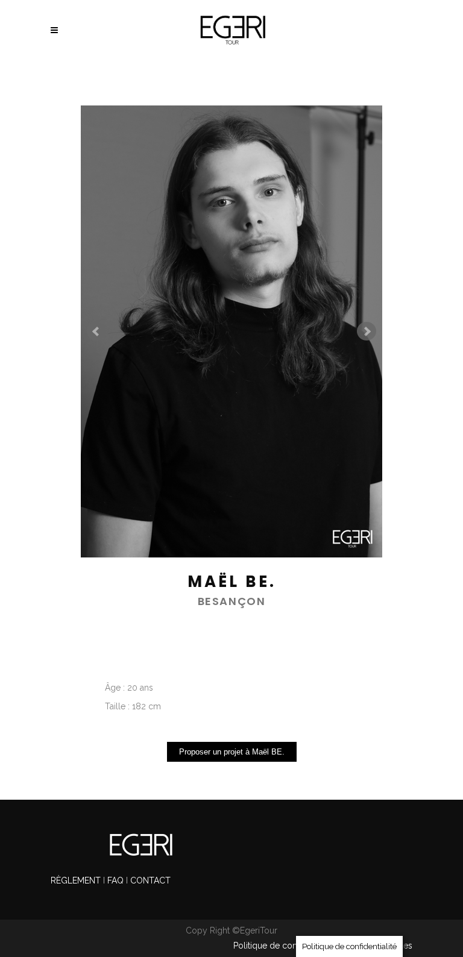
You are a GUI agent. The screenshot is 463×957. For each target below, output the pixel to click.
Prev (96, 331)
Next (366, 331)
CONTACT (150, 880)
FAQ (115, 880)
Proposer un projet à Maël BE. (232, 751)
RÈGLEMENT (77, 880)
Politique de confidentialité (284, 945)
